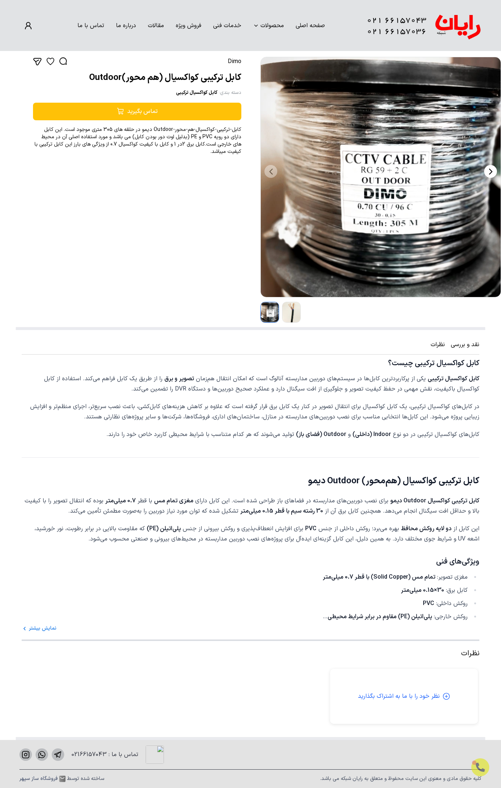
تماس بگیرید (142, 111)
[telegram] (58, 754)
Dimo (234, 61)
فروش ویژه (188, 25)
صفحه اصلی (310, 25)
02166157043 (90, 754)
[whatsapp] (42, 754)
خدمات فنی (227, 25)
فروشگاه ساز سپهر (38, 778)
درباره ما (126, 25)
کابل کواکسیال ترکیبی (196, 92)
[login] (28, 25)
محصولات (272, 25)
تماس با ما (90, 25)
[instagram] (25, 754)
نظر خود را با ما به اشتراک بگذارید (399, 696)
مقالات (156, 25)
